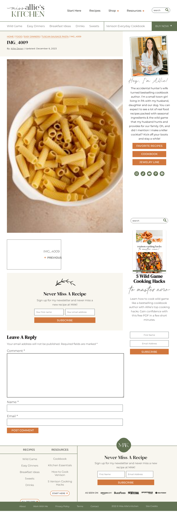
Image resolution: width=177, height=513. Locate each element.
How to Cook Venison (60, 473)
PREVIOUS (54, 257)
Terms (80, 506)
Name (13, 402)
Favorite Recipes (149, 145)
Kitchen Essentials (60, 465)
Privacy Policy (62, 506)
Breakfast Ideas (60, 26)
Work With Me (40, 506)
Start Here (58, 493)
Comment (16, 351)
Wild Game (14, 26)
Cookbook (149, 154)
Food (18, 36)
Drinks (80, 26)
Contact (95, 506)
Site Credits (152, 506)
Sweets (94, 26)
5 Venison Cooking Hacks (60, 483)
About (22, 506)
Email (12, 416)
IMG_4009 (51, 251)
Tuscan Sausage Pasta (55, 36)
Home (10, 36)
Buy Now (162, 26)
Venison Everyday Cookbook (125, 26)
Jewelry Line (149, 162)
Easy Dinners (36, 26)
